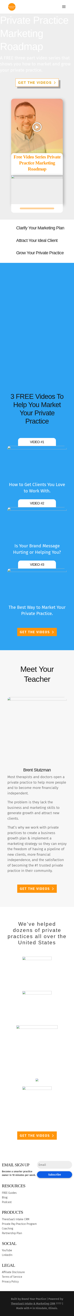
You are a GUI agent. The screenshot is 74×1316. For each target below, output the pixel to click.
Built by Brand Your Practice (28, 1299)
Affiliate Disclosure (13, 1272)
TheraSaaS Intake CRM (15, 1219)
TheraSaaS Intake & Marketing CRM (33, 1303)
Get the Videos (35, 82)
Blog (4, 1197)
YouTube (7, 1250)
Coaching (7, 1228)
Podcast (7, 1202)
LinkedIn (7, 1255)
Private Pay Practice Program (19, 1224)
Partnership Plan (12, 1233)
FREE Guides (9, 1192)
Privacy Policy (10, 1281)
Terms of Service (12, 1276)
